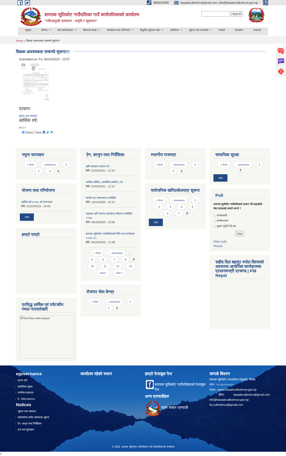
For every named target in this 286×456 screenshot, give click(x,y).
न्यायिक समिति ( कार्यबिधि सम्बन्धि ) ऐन (104, 182)
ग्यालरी (221, 30)
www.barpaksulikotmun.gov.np (237, 389)
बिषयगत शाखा (90, 30)
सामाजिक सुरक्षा (25, 386)
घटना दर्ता (22, 380)
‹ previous (49, 164)
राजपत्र (257, 30)
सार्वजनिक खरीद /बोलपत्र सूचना (33, 417)
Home (19, 40)
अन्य (27, 217)
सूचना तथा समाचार (28, 115)
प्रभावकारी (222, 215)
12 (117, 266)
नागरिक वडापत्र (25, 392)
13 (130, 266)
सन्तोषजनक (222, 220)
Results (218, 245)
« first (30, 164)
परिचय (44, 30)
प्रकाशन (239, 30)
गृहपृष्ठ (28, 30)
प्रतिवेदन (174, 30)
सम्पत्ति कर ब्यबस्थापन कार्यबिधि (101, 197)
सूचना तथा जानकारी (198, 30)
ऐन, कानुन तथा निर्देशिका (29, 423)
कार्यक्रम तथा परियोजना (118, 30)
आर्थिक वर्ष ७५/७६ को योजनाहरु (37, 201)
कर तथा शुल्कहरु (26, 429)
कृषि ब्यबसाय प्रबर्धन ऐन (97, 166)
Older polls (220, 241)
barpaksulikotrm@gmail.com (251, 394)
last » (119, 272)
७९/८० (22, 127)
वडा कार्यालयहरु (65, 30)
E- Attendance (26, 398)
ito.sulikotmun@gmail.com (226, 404)
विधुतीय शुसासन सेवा (150, 30)
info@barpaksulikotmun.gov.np (229, 399)
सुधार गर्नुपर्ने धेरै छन (226, 226)
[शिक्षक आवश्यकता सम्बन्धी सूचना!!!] (35, 83)
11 (105, 266)
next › (103, 272)
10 (92, 266)
